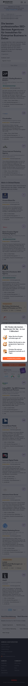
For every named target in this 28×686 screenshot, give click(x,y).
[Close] (25, 326)
